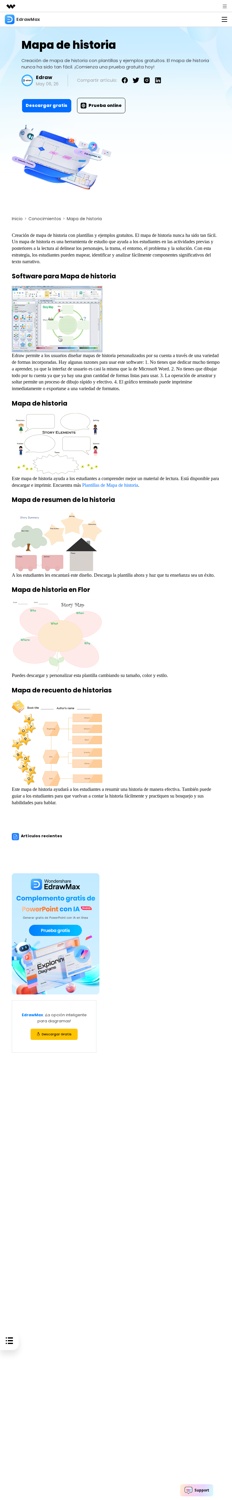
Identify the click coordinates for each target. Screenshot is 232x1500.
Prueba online (105, 105)
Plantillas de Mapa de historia (110, 485)
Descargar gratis (46, 105)
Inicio (17, 219)
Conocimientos (44, 219)
